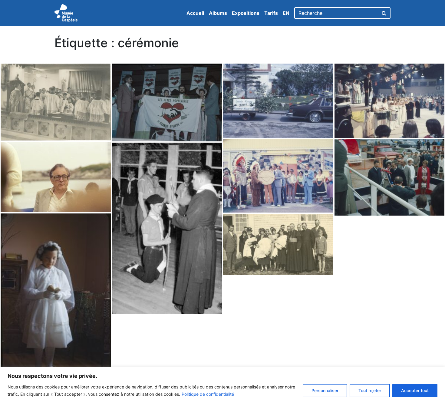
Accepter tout (415, 390)
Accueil (195, 13)
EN (286, 13)
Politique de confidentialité (208, 394)
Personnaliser (325, 390)
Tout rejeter (369, 390)
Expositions (245, 13)
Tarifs (271, 13)
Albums (218, 13)
